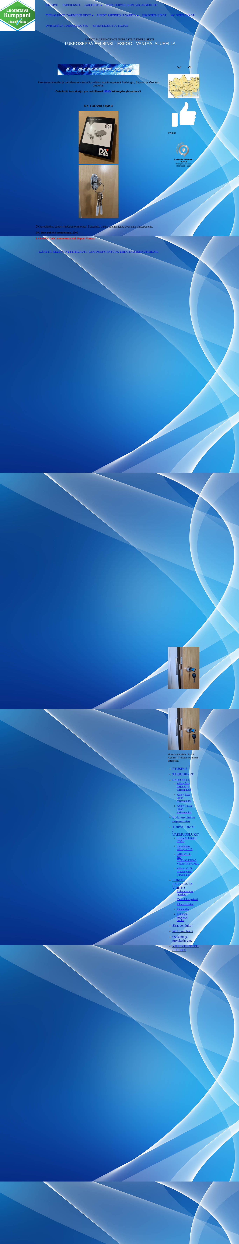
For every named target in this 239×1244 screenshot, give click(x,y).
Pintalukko (183, 909)
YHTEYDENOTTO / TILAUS (110, 25)
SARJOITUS (92, 5)
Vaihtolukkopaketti (187, 899)
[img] (17, 15)
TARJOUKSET (71, 5)
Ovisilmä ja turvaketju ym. (67, 25)
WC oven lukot (182, 15)
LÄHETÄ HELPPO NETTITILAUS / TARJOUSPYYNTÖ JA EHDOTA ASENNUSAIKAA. (98, 251)
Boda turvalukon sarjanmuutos (131, 5)
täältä (107, 91)
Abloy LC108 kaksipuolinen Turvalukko (184, 871)
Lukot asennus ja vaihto (185, 893)
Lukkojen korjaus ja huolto (182, 917)
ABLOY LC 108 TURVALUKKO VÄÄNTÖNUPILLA (189, 859)
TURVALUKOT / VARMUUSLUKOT (68, 15)
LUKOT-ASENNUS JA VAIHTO (116, 15)
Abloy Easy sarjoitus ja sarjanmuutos (184, 786)
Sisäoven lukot (154, 15)
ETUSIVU (52, 5)
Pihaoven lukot (185, 904)
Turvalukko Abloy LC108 (184, 848)
